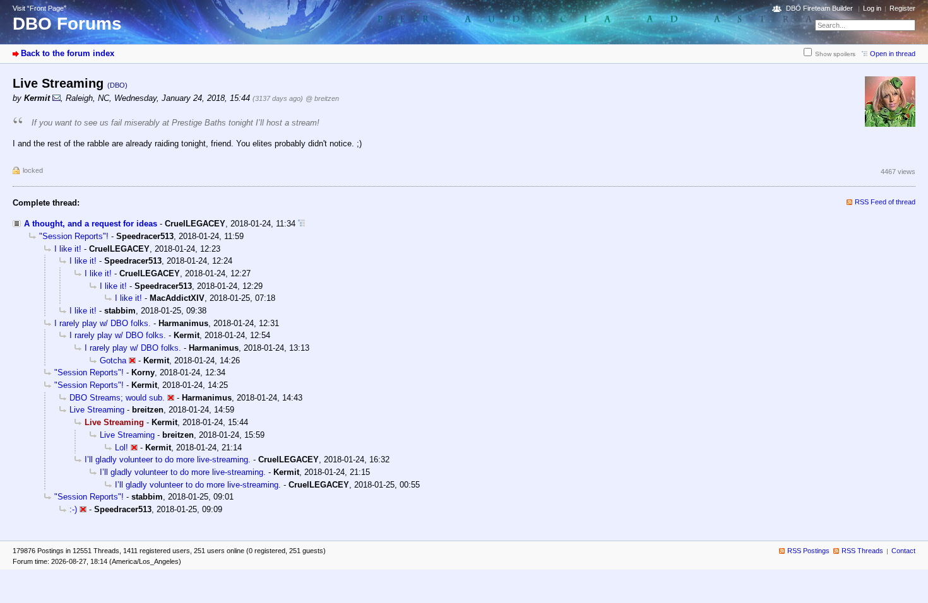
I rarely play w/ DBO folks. (102, 323)
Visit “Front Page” (39, 8)
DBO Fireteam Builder (819, 8)
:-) (73, 509)
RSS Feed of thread (885, 202)
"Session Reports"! (74, 236)
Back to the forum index (67, 53)
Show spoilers (835, 53)
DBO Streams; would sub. (117, 397)
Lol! (121, 447)
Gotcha (113, 360)
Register (902, 8)
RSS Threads (862, 550)
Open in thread (892, 53)
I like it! (67, 249)
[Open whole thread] (301, 223)
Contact (903, 550)
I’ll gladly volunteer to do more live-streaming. (168, 459)
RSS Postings (808, 550)
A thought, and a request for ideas (90, 223)
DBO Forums (67, 23)
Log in (872, 8)
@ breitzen (322, 98)
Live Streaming (96, 409)
